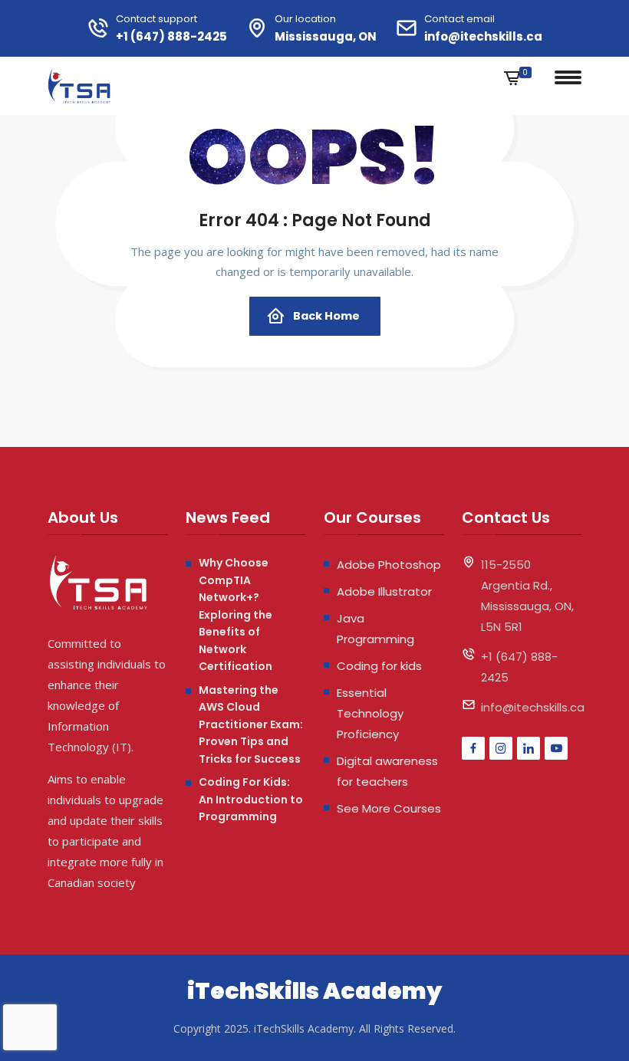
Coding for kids (379, 666)
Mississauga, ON (326, 36)
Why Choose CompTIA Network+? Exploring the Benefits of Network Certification (235, 614)
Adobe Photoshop (389, 565)
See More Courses (389, 808)
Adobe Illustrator (384, 591)
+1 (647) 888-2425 (171, 36)
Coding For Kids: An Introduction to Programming (251, 799)
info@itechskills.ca (483, 36)
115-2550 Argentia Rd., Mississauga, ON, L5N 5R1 (527, 596)
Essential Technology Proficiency (370, 713)
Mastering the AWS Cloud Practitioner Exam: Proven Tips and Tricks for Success (251, 724)
